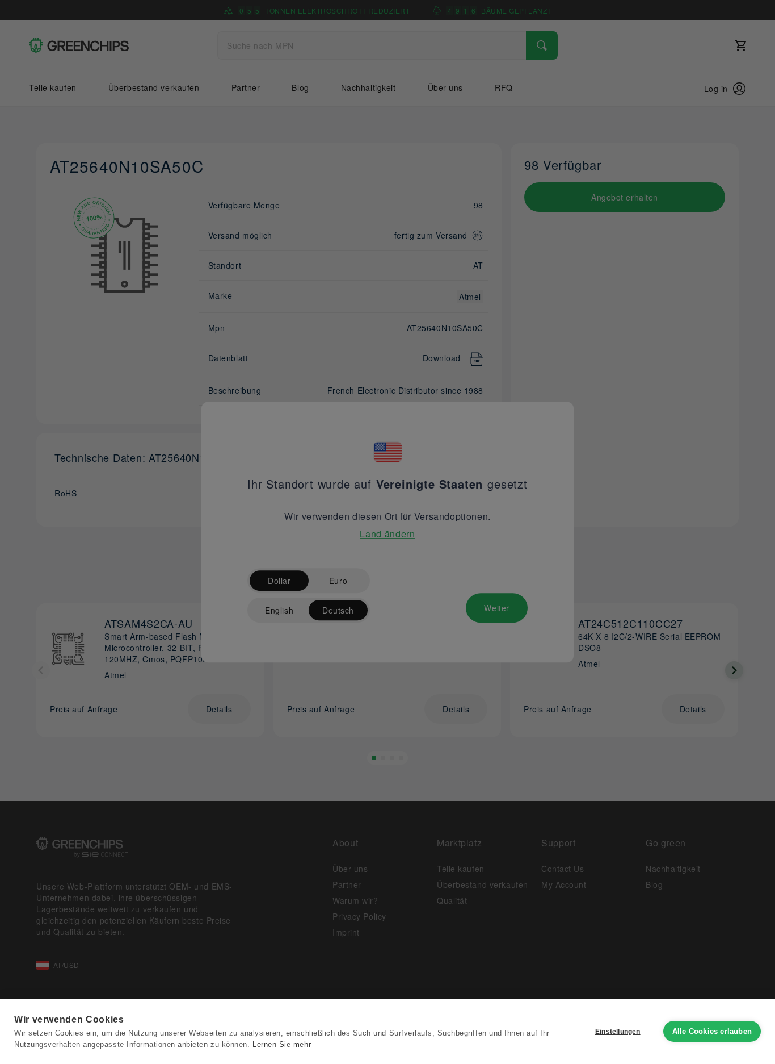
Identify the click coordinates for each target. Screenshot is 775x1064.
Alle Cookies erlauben (712, 1031)
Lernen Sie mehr (281, 1044)
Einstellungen (618, 1032)
